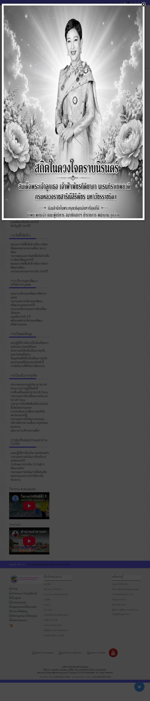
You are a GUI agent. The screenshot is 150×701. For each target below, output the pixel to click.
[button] (143, 4)
